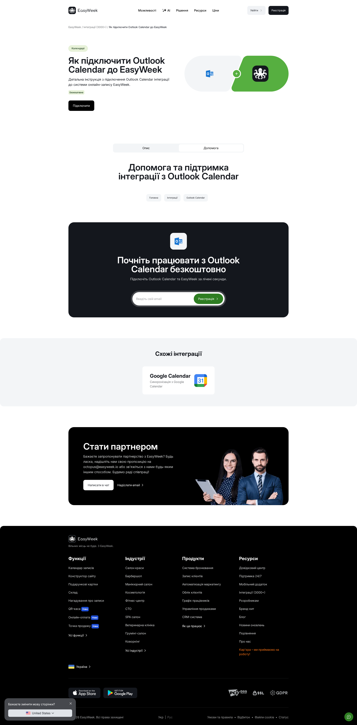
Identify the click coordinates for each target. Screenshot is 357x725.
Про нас (245, 641)
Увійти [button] (254, 10)
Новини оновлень (251, 625)
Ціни (215, 10)
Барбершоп (133, 576)
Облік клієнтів (192, 592)
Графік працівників (195, 600)
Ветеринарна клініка (140, 625)
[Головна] (82, 10)
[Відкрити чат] (348, 716)
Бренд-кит (246, 609)
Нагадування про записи (86, 600)
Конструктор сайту (82, 576)
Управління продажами (199, 609)
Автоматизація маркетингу (201, 584)
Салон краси (134, 568)
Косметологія (135, 592)
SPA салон (132, 617)
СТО (128, 609)
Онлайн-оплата (82, 617)
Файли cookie (264, 717)
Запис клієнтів (192, 576)
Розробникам (249, 600)
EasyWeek (74, 27)
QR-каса (78, 609)
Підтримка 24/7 (250, 576)
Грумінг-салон (135, 633)
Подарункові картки (83, 584)
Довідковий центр (252, 568)
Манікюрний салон (138, 584)
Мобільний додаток (253, 584)
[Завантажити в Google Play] (120, 693)
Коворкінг (132, 641)
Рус (170, 717)
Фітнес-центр (134, 600)
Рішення (182, 10)
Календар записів (81, 568)
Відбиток (243, 717)
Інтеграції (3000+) (95, 27)
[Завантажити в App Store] (84, 693)
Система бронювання (197, 568)
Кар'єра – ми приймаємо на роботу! (259, 652)
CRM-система (192, 617)
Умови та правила (220, 717)
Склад (73, 592)
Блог (242, 617)
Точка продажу (83, 626)
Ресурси (200, 10)
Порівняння (247, 633)
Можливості (147, 10)
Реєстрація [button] (278, 10)
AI (168, 10)
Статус (284, 717)
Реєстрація (206, 299)
